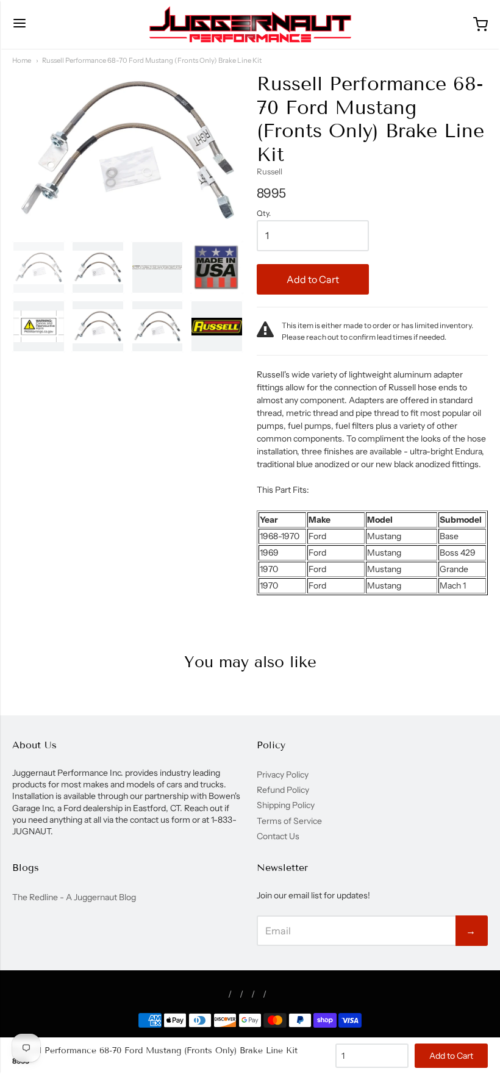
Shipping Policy (286, 805)
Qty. (264, 213)
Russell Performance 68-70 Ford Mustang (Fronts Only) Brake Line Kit (152, 60)
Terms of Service (289, 820)
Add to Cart (313, 279)
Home (21, 60)
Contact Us (278, 836)
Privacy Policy (283, 774)
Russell (269, 171)
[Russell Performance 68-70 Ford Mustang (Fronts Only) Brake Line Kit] (38, 267)
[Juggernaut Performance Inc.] (250, 24)
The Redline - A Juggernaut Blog (74, 897)
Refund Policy (283, 789)
